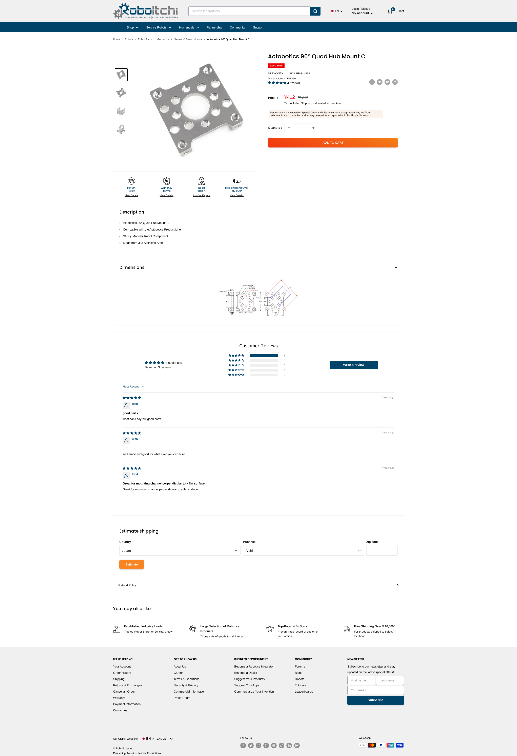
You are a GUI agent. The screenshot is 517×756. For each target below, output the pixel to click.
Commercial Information (189, 691)
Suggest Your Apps (247, 685)
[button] (277, 82)
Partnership (214, 27)
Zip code (372, 541)
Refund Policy (127, 585)
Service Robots (156, 27)
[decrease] (289, 127)
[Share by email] (395, 82)
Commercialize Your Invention (254, 691)
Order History (122, 672)
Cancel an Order (124, 691)
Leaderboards (304, 691)
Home (116, 39)
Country (125, 541)
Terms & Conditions (187, 679)
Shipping (118, 679)
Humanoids (187, 27)
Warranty (119, 697)
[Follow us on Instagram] (258, 745)
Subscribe (376, 700)
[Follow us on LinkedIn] (289, 745)
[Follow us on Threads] (297, 745)
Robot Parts (145, 39)
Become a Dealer (245, 672)
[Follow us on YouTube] (274, 745)
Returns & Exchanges (127, 685)
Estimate (131, 564)
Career (178, 672)
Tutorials (300, 685)
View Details (131, 195)
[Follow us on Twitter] (251, 745)
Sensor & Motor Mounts (188, 39)
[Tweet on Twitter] (387, 82)
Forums (300, 666)
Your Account (122, 666)
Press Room (182, 697)
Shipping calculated (313, 103)
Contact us (120, 710)
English (163, 738)
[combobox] (249, 11)
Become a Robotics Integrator (254, 666)
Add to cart (333, 142)
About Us (180, 666)
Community (237, 27)
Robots (129, 39)
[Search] (315, 11)
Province (249, 541)
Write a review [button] (353, 364)
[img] (132, 398)
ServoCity (275, 73)
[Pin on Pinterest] (379, 82)
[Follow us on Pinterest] (266, 745)
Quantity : (275, 127)
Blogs (298, 672)
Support (258, 27)
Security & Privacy (186, 685)
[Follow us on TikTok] (281, 745)
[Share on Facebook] (372, 82)
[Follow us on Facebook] (243, 745)
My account (361, 13)
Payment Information (127, 704)
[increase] (313, 127)
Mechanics (163, 39)
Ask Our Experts (201, 195)
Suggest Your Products (249, 679)
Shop (131, 27)
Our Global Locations (125, 738)
